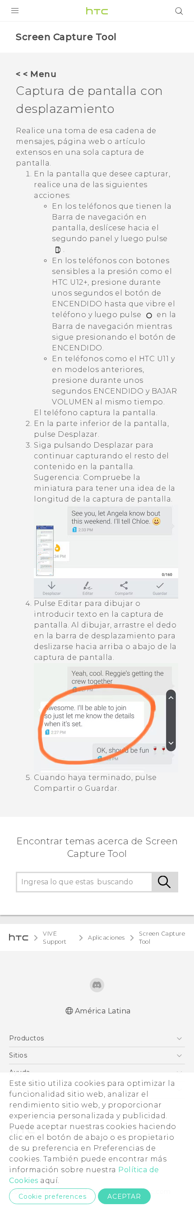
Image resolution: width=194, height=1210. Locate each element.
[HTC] (97, 10)
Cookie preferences (52, 1196)
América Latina (103, 1011)
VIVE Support (55, 938)
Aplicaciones (106, 937)
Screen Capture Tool (162, 938)
